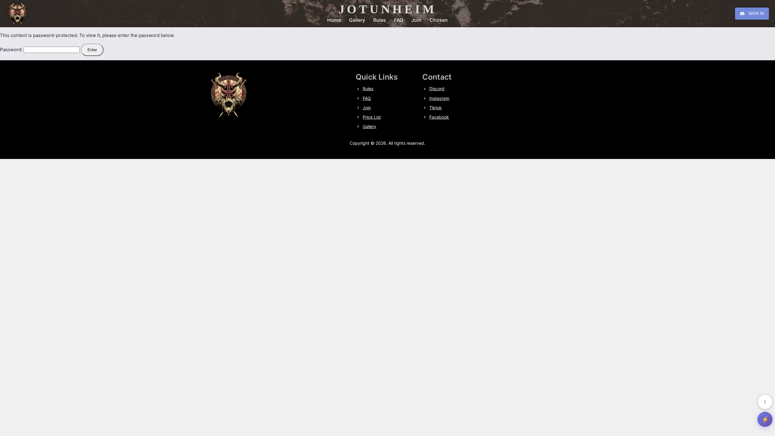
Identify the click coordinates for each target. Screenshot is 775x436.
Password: (12, 49)
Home (334, 20)
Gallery (357, 20)
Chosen (439, 20)
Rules (379, 20)
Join (416, 20)
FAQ (398, 20)
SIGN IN (756, 13)
